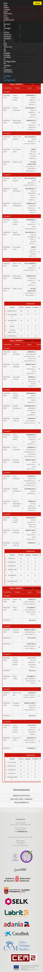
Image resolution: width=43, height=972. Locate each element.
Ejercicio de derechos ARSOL (20, 845)
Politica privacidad (20, 842)
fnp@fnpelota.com (22, 831)
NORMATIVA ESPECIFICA (21, 796)
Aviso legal (20, 843)
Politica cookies (20, 840)
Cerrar (37, 3)
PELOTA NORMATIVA (21, 802)
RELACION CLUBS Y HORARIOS (21, 799)
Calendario (28, 84)
